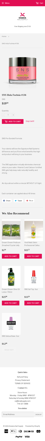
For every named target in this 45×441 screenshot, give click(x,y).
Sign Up (39, 414)
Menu (7, 3)
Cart (41, 3)
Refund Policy (22, 377)
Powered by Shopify (32, 426)
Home (4, 36)
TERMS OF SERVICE (22, 383)
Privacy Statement (22, 380)
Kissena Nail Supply (16, 426)
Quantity (5, 111)
